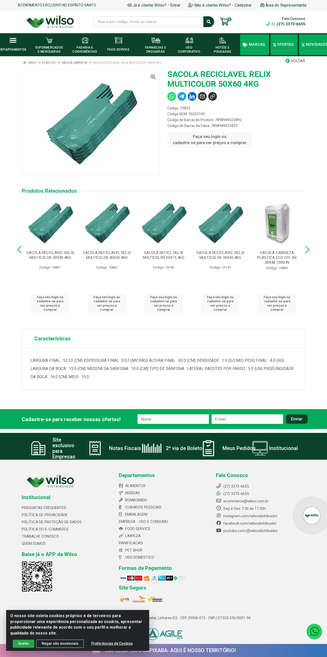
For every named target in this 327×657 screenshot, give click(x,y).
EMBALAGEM (136, 514)
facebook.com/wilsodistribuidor (249, 523)
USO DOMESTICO (139, 557)
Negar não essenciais (60, 643)
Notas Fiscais (125, 448)
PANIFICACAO (131, 543)
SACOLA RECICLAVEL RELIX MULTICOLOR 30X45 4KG (220, 255)
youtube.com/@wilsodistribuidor (250, 530)
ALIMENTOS (135, 485)
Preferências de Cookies (112, 643)
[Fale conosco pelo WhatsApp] (314, 631)
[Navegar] (19, 249)
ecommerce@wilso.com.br (245, 501)
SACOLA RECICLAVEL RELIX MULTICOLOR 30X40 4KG (50, 255)
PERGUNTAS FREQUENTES (44, 507)
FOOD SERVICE (137, 528)
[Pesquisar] (208, 21)
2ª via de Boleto (184, 448)
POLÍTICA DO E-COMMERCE (45, 529)
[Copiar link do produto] (212, 96)
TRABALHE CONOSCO (40, 536)
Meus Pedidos (239, 448)
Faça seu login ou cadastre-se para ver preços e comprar (210, 139)
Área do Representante (286, 5)
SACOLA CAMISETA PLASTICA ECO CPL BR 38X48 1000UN (277, 257)
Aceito (23, 643)
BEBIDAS (132, 493)
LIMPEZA (133, 536)
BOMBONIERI (136, 500)
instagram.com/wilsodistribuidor (249, 516)
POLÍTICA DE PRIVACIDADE (45, 515)
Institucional (283, 448)
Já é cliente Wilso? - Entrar (156, 5)
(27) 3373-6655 (290, 24)
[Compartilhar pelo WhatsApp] (171, 96)
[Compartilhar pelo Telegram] (182, 96)
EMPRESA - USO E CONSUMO (143, 521)
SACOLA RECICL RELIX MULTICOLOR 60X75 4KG (163, 255)
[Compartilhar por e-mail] (202, 96)
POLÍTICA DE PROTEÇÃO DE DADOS (52, 522)
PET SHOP (134, 550)
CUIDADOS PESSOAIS (143, 507)
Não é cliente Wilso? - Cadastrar (223, 5)
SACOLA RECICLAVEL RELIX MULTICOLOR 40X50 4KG (107, 255)
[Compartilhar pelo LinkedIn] (192, 96)
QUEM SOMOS (33, 543)
